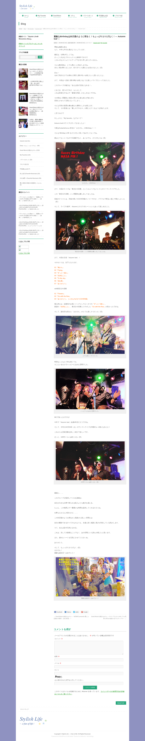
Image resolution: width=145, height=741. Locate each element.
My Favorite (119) (25, 155)
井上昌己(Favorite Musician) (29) (30, 173)
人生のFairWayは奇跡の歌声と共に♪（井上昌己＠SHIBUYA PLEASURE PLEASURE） (31, 207)
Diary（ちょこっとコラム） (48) (30, 145)
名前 (57, 656)
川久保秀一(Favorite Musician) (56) (30, 178)
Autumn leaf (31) (25, 141)
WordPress (62, 736)
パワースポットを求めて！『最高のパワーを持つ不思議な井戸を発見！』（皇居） (31, 199)
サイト (56, 670)
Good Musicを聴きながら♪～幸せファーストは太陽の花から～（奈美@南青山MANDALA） (36, 111)
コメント (58, 639)
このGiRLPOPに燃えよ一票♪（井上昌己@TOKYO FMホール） (36, 83)
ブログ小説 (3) (24, 164)
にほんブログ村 (24, 253)
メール (57, 663)
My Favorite (103, 42)
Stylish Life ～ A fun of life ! (70, 734)
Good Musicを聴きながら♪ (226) (30, 150)
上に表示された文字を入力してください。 (69, 680)
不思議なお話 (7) (25, 169)
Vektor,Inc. (83, 736)
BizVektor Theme (73, 736)
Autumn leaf (96, 42)
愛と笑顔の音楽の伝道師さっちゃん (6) (31, 184)
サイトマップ (24, 709)
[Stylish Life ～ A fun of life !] (27, 8)
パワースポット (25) (26, 160)
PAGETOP (120, 703)
